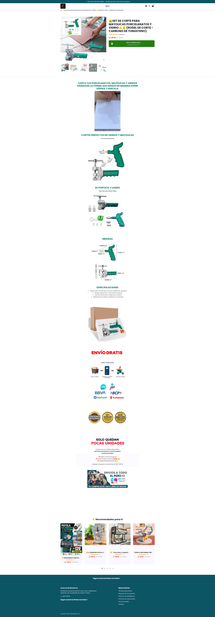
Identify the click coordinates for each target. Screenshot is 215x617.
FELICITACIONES (123, 602)
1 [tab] (102, 568)
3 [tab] (107, 568)
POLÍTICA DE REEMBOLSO (126, 596)
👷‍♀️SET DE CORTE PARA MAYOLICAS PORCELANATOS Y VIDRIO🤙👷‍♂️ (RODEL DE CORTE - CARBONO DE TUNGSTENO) (93, 10)
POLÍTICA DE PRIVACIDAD (126, 599)
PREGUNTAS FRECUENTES (126, 594)
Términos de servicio (125, 591)
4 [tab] (110, 568)
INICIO (107, 6)
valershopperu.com (75, 613)
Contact (121, 604)
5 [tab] (113, 568)
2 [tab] (104, 568)
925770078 (65, 596)
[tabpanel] (71, 544)
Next (104, 39)
